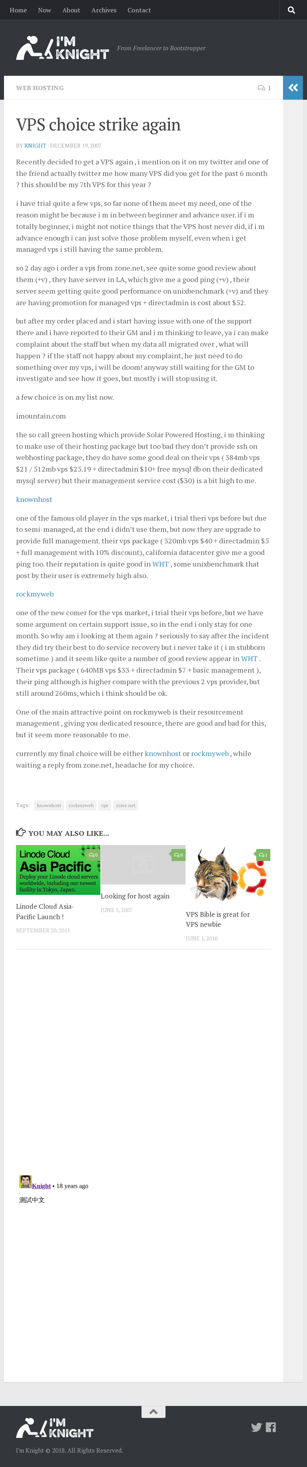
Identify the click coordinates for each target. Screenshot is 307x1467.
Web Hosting (40, 87)
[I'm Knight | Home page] (62, 48)
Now (44, 10)
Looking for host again (135, 895)
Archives (104, 10)
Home (18, 10)
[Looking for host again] (143, 865)
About (71, 10)
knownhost (34, 499)
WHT (160, 564)
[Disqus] (143, 1065)
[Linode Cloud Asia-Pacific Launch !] (58, 870)
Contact (139, 10)
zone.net (126, 805)
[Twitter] (256, 1427)
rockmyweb (35, 593)
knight (35, 145)
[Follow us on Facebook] (271, 1427)
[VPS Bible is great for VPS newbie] (228, 874)
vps (104, 805)
